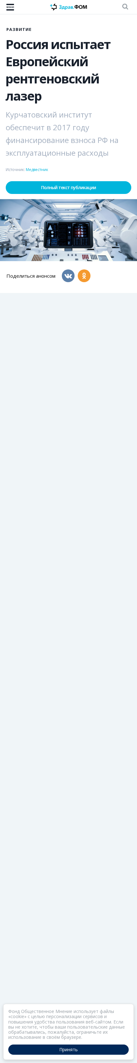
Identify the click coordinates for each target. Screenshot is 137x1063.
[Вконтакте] (68, 275)
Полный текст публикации (68, 187)
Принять (68, 1049)
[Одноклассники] (84, 275)
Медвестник (37, 169)
